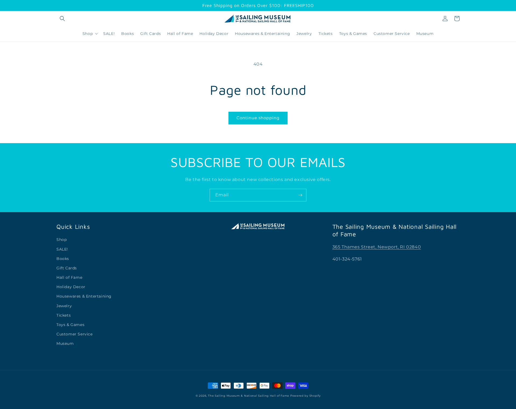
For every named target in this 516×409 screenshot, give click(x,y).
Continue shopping (258, 117)
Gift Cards (66, 268)
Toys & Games (70, 324)
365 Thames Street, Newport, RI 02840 (376, 246)
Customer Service (74, 334)
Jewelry (64, 305)
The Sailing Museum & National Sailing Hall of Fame (248, 395)
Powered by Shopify (305, 395)
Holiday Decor (70, 286)
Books (62, 258)
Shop (61, 239)
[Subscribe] (300, 195)
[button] (62, 18)
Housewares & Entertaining (84, 296)
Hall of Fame (69, 277)
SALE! (62, 249)
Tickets (63, 315)
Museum (65, 343)
